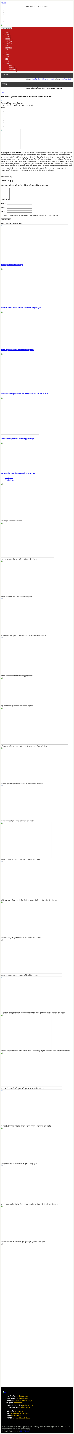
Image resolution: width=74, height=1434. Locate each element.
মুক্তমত (11, 68)
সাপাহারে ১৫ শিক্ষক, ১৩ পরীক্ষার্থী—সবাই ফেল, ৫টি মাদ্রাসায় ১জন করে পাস (20, 860)
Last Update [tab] (9, 478)
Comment (5, 199)
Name (3, 203)
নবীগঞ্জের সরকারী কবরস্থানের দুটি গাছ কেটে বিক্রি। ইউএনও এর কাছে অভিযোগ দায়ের (24, 394)
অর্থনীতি (7, 37)
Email (3, 207)
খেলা (6, 45)
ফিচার (10, 65)
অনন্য (7, 63)
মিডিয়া (7, 57)
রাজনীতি (7, 39)
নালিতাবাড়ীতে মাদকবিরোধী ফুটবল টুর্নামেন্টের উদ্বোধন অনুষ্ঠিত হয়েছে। (22, 1088)
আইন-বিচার (8, 41)
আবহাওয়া (7, 61)
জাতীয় (7, 34)
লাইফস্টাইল (12, 70)
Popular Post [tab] (9, 480)
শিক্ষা (6, 59)
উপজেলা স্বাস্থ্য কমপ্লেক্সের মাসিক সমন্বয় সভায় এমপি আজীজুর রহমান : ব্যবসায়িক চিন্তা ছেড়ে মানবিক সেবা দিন (35, 1051)
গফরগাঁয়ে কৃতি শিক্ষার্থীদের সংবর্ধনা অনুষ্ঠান (35, 79)
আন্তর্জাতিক (8, 43)
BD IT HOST (25, 1431)
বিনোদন (7, 54)
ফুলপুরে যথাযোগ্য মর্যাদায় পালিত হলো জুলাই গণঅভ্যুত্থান (19, 1163)
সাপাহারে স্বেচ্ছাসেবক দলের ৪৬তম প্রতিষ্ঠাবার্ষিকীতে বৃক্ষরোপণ (17, 350)
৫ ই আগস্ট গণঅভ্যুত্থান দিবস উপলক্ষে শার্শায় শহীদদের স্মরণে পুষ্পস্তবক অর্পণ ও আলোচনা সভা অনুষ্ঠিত (33, 1013)
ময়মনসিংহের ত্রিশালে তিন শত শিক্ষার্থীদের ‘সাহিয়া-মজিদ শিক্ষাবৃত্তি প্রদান (21, 308)
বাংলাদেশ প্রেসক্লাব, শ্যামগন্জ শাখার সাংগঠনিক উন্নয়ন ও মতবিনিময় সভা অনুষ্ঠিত (22, 783)
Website (3, 211)
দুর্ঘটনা (7, 50)
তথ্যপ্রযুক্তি (8, 48)
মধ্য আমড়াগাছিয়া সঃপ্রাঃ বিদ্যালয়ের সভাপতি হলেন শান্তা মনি (18, 473)
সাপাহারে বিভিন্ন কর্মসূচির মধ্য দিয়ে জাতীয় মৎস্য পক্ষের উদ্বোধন (17, 821)
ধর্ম (6, 52)
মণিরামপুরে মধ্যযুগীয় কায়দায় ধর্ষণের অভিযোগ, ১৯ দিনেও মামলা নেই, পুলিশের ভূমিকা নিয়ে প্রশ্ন (25, 746)
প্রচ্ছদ (7, 32)
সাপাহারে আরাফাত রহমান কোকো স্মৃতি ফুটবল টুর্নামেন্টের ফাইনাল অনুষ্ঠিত (23, 1242)
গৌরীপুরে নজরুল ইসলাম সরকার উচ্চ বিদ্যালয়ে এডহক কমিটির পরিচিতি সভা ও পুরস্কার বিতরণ (29, 900)
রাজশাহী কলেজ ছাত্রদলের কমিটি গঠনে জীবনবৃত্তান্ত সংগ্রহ (17, 439)
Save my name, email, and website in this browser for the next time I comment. (31, 215)
